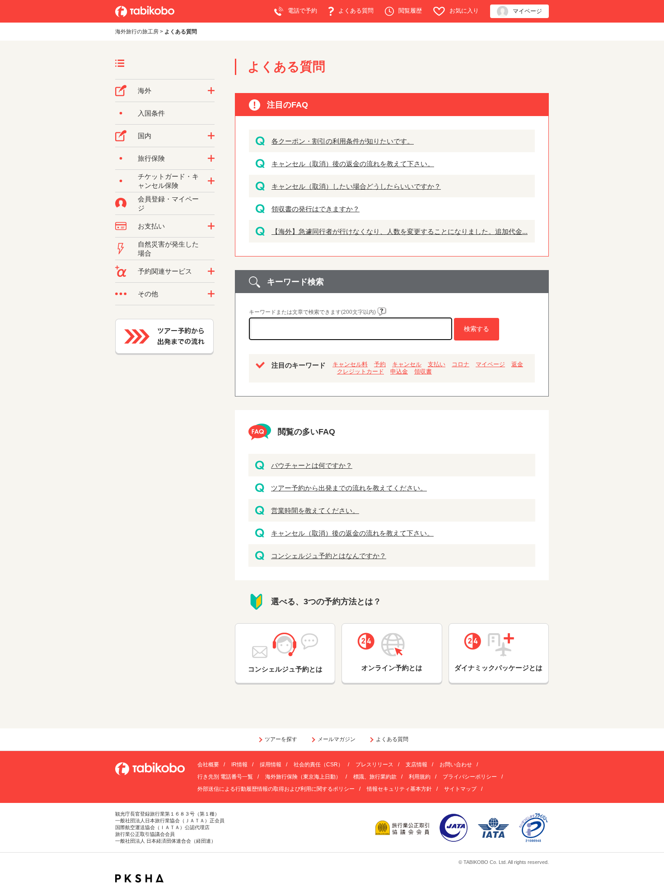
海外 (144, 90)
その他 (148, 294)
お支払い (151, 226)
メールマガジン (336, 739)
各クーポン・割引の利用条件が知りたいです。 (342, 141)
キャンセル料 (350, 364)
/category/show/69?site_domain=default (211, 181)
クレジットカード (360, 371)
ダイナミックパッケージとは (498, 668)
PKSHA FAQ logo (139, 878)
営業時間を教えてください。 (315, 510)
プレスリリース (374, 764)
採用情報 (270, 764)
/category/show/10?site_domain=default (211, 158)
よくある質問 (356, 10)
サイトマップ (460, 789)
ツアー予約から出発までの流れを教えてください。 (349, 488)
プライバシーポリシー (470, 777)
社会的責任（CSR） (318, 764)
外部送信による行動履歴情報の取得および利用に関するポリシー (276, 789)
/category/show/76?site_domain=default (211, 90)
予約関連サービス (165, 271)
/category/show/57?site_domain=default (211, 136)
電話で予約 (302, 10)
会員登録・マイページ (168, 203)
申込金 (399, 371)
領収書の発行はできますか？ (315, 209)
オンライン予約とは (391, 668)
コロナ (460, 364)
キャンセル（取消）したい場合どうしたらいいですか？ (356, 186)
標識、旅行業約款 (375, 777)
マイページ (527, 11)
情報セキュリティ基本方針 (399, 789)
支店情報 (416, 764)
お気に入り (464, 10)
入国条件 (151, 113)
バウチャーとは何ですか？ (311, 465)
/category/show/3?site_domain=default (211, 294)
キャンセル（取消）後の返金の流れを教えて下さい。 (352, 164)
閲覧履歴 (410, 10)
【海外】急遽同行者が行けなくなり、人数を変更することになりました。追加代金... (399, 231)
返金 (517, 364)
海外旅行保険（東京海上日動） (303, 777)
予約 (380, 364)
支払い (436, 364)
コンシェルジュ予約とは (285, 669)
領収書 (423, 371)
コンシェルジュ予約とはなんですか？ (328, 556)
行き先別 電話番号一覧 (225, 777)
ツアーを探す (281, 739)
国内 (144, 136)
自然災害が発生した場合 (168, 248)
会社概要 (208, 764)
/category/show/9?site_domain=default (211, 226)
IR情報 (239, 764)
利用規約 (419, 777)
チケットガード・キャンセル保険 (168, 181)
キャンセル (406, 364)
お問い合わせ (456, 764)
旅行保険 (151, 158)
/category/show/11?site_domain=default (211, 271)
